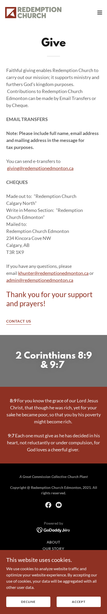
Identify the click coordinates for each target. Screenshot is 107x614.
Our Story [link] (54, 548)
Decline (28, 602)
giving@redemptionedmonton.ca (40, 168)
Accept (78, 602)
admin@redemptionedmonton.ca (39, 280)
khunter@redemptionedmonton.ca (53, 273)
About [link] (54, 542)
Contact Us (18, 321)
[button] (100, 12)
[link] (33, 12)
